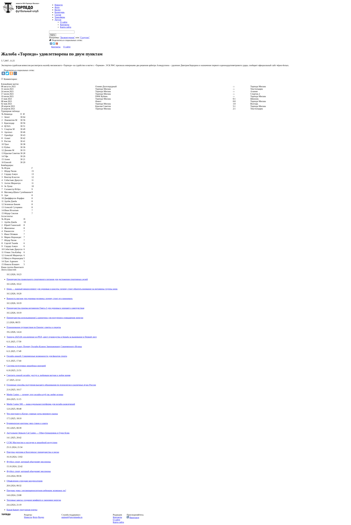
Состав (58, 15)
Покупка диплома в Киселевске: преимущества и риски (33, 452)
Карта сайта (65, 27)
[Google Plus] (56, 43)
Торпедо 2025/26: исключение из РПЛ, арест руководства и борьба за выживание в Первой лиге (52, 337)
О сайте (63, 22)
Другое (58, 20)
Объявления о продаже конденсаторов (25, 481)
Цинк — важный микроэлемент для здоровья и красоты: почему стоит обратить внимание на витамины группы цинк (62, 289)
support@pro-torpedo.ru (71, 517)
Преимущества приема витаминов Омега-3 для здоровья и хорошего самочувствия (45, 308)
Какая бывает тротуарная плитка (22, 510)
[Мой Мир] (15, 73)
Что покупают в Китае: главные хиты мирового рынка (32, 414)
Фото (57, 7)
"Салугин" (85, 37)
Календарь (59, 12)
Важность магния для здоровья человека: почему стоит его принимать (40, 298)
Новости (28, 517)
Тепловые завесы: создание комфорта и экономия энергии (34, 500)
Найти (52, 35)
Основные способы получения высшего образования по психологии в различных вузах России (51, 385)
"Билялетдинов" (67, 37)
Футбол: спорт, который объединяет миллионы (29, 462)
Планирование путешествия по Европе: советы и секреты (34, 327)
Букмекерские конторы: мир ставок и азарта (27, 423)
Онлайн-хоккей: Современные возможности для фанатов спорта (37, 356)
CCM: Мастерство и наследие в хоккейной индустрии (32, 442)
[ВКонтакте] (51, 43)
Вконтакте (134, 517)
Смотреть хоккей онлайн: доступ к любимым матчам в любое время (38, 375)
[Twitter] (54, 43)
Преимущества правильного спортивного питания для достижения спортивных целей (47, 279)
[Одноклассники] (11, 73)
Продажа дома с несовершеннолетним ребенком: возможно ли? (36, 490)
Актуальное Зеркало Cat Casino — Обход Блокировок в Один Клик (38, 433)
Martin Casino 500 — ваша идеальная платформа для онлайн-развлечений (41, 404)
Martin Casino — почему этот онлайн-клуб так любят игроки (35, 394)
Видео (57, 10)
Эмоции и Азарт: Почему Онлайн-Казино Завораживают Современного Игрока (44, 346)
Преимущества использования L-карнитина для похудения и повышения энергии (45, 318)
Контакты (64, 24)
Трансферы (60, 17)
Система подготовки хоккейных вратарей (26, 366)
